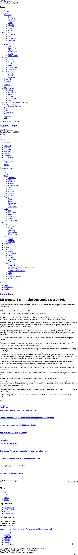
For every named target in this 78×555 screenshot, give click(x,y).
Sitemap (7, 512)
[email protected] (6, 529)
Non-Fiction (12, 98)
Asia (9, 46)
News (6, 176)
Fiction (10, 94)
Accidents (11, 31)
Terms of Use (9, 508)
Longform (11, 77)
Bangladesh (8, 15)
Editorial (11, 75)
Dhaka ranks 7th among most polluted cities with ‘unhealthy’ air (24, 451)
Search (6, 498)
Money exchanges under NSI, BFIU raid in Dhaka (18, 425)
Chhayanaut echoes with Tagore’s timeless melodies (20, 458)
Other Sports (12, 69)
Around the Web (10, 104)
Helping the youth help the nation (12, 466)
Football (11, 62)
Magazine (7, 81)
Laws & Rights (13, 19)
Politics (11, 25)
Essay (10, 100)
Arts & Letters (9, 89)
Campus (11, 29)
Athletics (11, 65)
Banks (10, 36)
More (6, 263)
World (6, 44)
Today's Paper (9, 161)
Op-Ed (10, 73)
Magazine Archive (10, 112)
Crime (10, 17)
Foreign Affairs (13, 185)
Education (11, 21)
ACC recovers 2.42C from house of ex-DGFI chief (18, 410)
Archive (6, 114)
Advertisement (9, 513)
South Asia (12, 48)
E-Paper (7, 163)
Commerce (12, 38)
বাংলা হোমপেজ (73, 481)
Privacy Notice (9, 510)
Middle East (12, 52)
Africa (10, 50)
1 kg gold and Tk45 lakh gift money (13, 433)
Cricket (10, 60)
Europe (10, 54)
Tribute (10, 96)
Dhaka (10, 23)
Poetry (10, 91)
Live (5, 118)
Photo (6, 110)
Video (6, 496)
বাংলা (1, 136)
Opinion (6, 71)
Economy (11, 34)
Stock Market (13, 40)
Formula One (12, 67)
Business (7, 32)
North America (13, 56)
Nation (10, 187)
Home (6, 13)
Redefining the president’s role (11, 473)
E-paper (7, 11)
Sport (6, 58)
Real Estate (12, 42)
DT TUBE (7, 116)
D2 (5, 87)
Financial (7, 85)
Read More (4, 407)
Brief (6, 108)
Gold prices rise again (8, 443)
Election (11, 184)
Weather (11, 27)
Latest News (4, 440)
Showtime (7, 83)
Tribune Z (7, 79)
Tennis (10, 63)
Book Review (12, 93)
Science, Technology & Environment (17, 102)
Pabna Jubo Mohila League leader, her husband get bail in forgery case (27, 418)
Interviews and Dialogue (12, 106)
